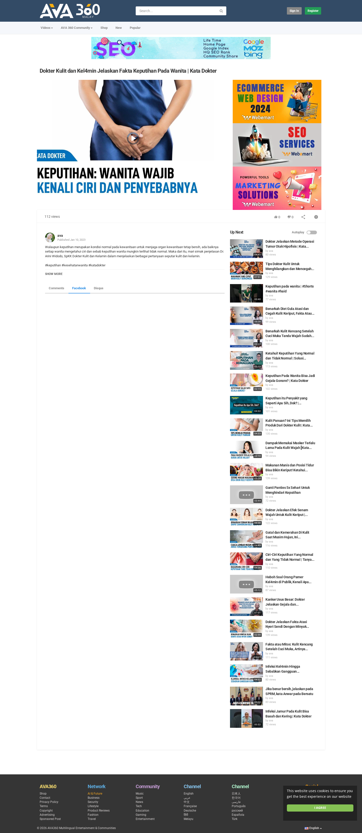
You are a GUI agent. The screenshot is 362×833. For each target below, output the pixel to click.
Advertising (47, 814)
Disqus (98, 288)
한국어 (236, 797)
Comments (56, 288)
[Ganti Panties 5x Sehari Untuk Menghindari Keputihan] (246, 494)
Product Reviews (99, 810)
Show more (54, 274)
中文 (187, 802)
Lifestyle (93, 806)
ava (60, 236)
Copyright (46, 810)
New (118, 28)
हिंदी (186, 814)
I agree (320, 808)
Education (142, 810)
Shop (104, 28)
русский (237, 810)
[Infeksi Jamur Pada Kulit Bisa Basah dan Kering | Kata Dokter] (246, 718)
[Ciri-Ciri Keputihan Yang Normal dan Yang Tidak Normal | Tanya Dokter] (246, 561)
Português (239, 806)
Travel (92, 819)
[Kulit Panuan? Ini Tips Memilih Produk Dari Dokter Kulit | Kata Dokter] (246, 427)
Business (93, 797)
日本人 (236, 793)
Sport (139, 797)
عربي (187, 797)
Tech (139, 806)
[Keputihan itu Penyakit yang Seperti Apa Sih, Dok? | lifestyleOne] (246, 405)
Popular (135, 28)
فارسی (236, 802)
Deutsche (190, 810)
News (139, 802)
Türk (234, 819)
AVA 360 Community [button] (75, 28)
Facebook (79, 288)
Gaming (141, 814)
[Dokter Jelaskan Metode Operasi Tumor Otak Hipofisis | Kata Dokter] (246, 248)
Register (313, 11)
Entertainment (145, 819)
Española (238, 814)
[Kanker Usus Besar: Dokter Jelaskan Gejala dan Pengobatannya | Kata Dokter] (246, 606)
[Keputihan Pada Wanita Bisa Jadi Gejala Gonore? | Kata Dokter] (246, 383)
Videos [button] (45, 28)
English (189, 793)
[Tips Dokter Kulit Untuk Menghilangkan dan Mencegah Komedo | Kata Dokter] (246, 271)
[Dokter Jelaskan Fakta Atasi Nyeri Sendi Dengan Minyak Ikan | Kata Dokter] (246, 629)
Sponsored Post (50, 819)
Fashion (93, 814)
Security (93, 802)
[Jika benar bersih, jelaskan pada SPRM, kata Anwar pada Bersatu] (246, 696)
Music (140, 793)
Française (190, 806)
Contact (45, 797)
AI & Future (95, 793)
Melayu (188, 819)
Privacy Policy (49, 802)
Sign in (294, 11)
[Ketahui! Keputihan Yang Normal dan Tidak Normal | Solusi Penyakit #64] (246, 360)
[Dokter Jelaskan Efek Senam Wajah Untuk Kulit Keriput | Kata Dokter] (246, 517)
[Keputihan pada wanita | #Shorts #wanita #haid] (246, 293)
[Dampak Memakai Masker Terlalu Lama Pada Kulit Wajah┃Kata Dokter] (246, 450)
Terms (44, 806)
